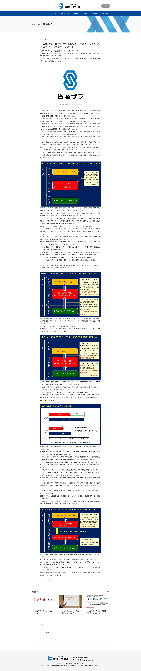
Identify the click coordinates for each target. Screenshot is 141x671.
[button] (44, 13)
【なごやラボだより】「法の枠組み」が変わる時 (70, 612)
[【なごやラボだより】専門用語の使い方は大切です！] (97, 601)
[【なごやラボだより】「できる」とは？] (44, 601)
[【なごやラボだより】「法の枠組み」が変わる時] (70, 601)
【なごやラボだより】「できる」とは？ (43, 612)
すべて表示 (106, 591)
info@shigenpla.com (85, 660)
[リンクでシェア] (49, 580)
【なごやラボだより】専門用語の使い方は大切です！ (96, 612)
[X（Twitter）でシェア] (45, 580)
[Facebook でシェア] (41, 580)
